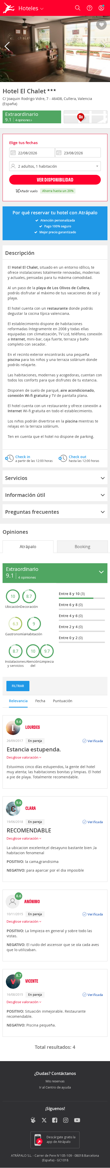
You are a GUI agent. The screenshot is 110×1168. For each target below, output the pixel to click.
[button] (101, 25)
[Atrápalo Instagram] (66, 1120)
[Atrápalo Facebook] (55, 1120)
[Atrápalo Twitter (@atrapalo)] (44, 1120)
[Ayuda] (89, 8)
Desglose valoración (23, 757)
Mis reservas (55, 1081)
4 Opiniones (23, 120)
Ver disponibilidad (55, 179)
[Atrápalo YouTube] (77, 1120)
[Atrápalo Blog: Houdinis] (33, 1120)
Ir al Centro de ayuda (55, 1087)
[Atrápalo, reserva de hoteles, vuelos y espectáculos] (8, 8)
